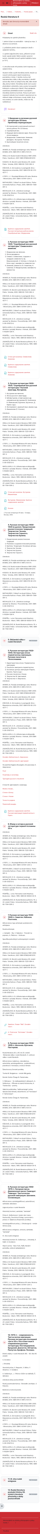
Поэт (4, 771)
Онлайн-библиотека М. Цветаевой (15, 761)
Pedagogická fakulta (3, 12)
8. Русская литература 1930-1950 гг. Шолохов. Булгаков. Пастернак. (21, 1045)
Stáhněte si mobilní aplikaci (12, 1525)
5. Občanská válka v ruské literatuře (16, 641)
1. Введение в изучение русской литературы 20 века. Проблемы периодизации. (22, 120)
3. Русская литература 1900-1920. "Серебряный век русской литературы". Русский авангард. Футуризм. (22, 386)
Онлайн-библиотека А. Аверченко (15, 757)
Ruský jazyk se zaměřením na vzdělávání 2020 (29, 12)
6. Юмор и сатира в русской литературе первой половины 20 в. (21, 826)
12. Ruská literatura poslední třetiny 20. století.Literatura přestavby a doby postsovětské (16, 1494)
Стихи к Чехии (8, 796)
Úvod (10, 33)
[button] (8, 3)
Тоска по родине (9, 800)
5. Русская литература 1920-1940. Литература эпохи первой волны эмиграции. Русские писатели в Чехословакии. (21, 655)
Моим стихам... (8, 789)
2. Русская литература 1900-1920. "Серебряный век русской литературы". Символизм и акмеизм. (22, 245)
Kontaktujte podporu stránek (16, 1515)
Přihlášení (35, 3)
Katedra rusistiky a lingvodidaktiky (18, 12)
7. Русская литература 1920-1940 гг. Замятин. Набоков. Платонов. (21, 917)
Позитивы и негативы (11, 775)
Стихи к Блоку (8, 792)
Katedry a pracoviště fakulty (10, 12)
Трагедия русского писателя (13, 779)
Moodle (11, 1531)
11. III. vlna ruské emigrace (15, 1480)
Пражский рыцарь (9, 804)
